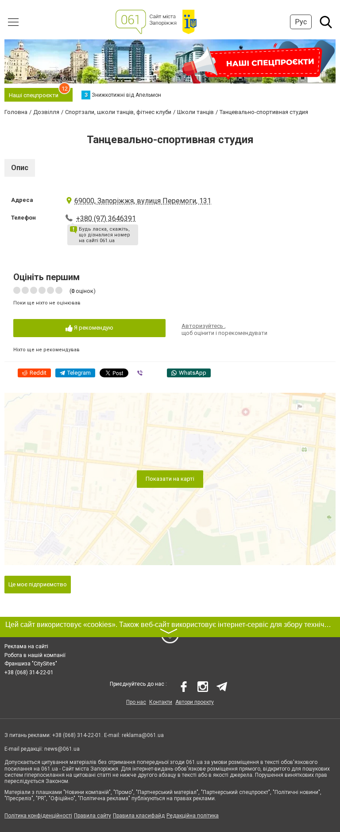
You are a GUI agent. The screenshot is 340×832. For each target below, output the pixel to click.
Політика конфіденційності (38, 816)
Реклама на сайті (26, 646)
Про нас (136, 702)
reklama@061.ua (143, 735)
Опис (19, 167)
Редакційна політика (192, 816)
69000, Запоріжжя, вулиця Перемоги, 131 (142, 201)
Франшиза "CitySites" (30, 664)
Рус (301, 22)
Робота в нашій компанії (35, 655)
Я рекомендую (93, 327)
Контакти (160, 702)
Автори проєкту (194, 702)
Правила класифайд (139, 816)
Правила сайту (92, 816)
